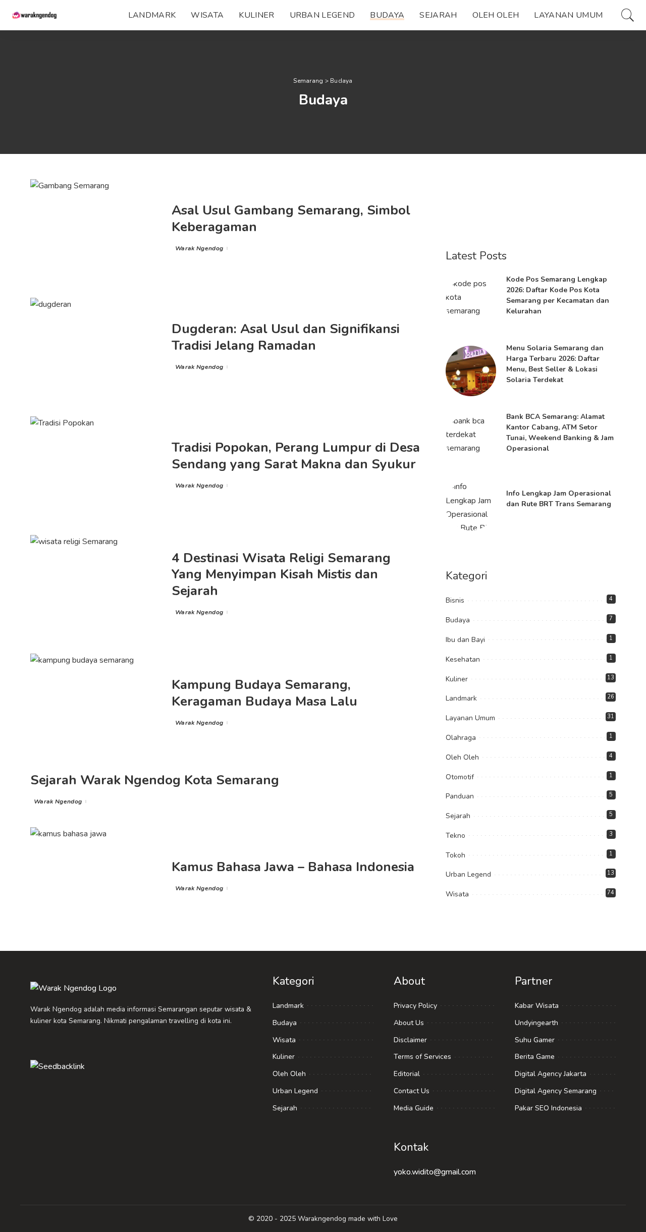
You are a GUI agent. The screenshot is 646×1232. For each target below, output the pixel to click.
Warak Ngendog (199, 248)
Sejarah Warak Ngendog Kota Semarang (154, 780)
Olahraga (461, 737)
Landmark (461, 698)
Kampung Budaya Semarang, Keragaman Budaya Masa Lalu (264, 693)
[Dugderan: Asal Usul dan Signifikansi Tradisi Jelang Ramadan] (96, 347)
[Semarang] (35, 15)
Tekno (455, 835)
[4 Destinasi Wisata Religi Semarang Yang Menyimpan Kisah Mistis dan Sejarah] (96, 584)
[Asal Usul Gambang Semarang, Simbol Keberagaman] (96, 228)
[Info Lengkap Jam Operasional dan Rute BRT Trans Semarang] (471, 505)
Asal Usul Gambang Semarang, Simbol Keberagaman (291, 218)
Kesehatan (463, 659)
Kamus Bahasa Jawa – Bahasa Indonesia (293, 867)
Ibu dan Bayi (465, 640)
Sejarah (458, 816)
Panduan (460, 796)
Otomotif (460, 777)
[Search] (628, 15)
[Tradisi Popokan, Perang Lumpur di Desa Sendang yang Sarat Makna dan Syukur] (96, 465)
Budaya (458, 620)
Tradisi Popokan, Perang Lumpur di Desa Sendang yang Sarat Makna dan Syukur (296, 456)
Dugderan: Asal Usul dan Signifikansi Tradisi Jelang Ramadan (286, 337)
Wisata (457, 894)
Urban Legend (468, 874)
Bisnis (455, 600)
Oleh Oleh (462, 757)
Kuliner (457, 679)
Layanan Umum (470, 718)
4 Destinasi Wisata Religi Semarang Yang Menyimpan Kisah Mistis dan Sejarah (281, 574)
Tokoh (455, 855)
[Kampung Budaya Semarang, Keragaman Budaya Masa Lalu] (96, 703)
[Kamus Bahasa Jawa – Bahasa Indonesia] (96, 876)
